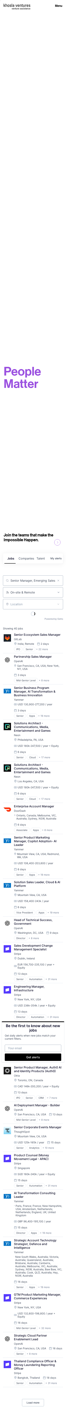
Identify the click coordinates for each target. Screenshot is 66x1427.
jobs (10, 558)
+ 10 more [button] (48, 1147)
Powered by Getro (54, 618)
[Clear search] (58, 580)
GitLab (18, 639)
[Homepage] (17, 5)
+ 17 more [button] (44, 757)
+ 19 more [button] (44, 715)
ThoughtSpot (22, 1131)
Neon (17, 735)
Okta (17, 1075)
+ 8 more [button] (44, 680)
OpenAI (18, 661)
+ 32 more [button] (45, 1328)
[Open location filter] (58, 604)
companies (26, 558)
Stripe (17, 953)
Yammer (19, 699)
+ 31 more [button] (51, 979)
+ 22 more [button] (42, 649)
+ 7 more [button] (52, 1097)
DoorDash (20, 810)
